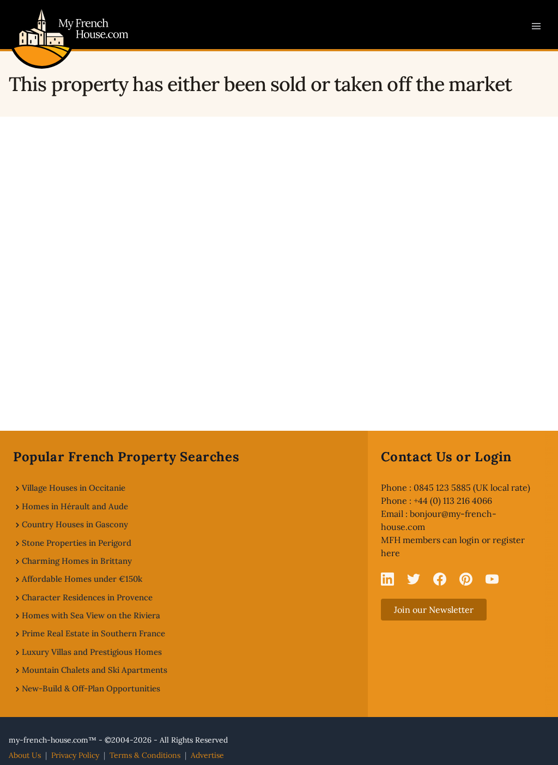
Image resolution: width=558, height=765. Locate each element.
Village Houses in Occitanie (73, 488)
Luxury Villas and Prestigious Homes (92, 652)
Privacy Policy (75, 755)
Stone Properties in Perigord (76, 543)
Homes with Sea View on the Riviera (91, 615)
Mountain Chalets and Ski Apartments (94, 670)
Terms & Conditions (145, 755)
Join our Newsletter (434, 609)
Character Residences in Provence (87, 597)
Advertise (207, 755)
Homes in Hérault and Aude (75, 506)
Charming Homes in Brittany (77, 561)
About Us (25, 755)
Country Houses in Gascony (75, 524)
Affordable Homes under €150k (82, 579)
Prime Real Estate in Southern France (93, 633)
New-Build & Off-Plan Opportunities (91, 688)
